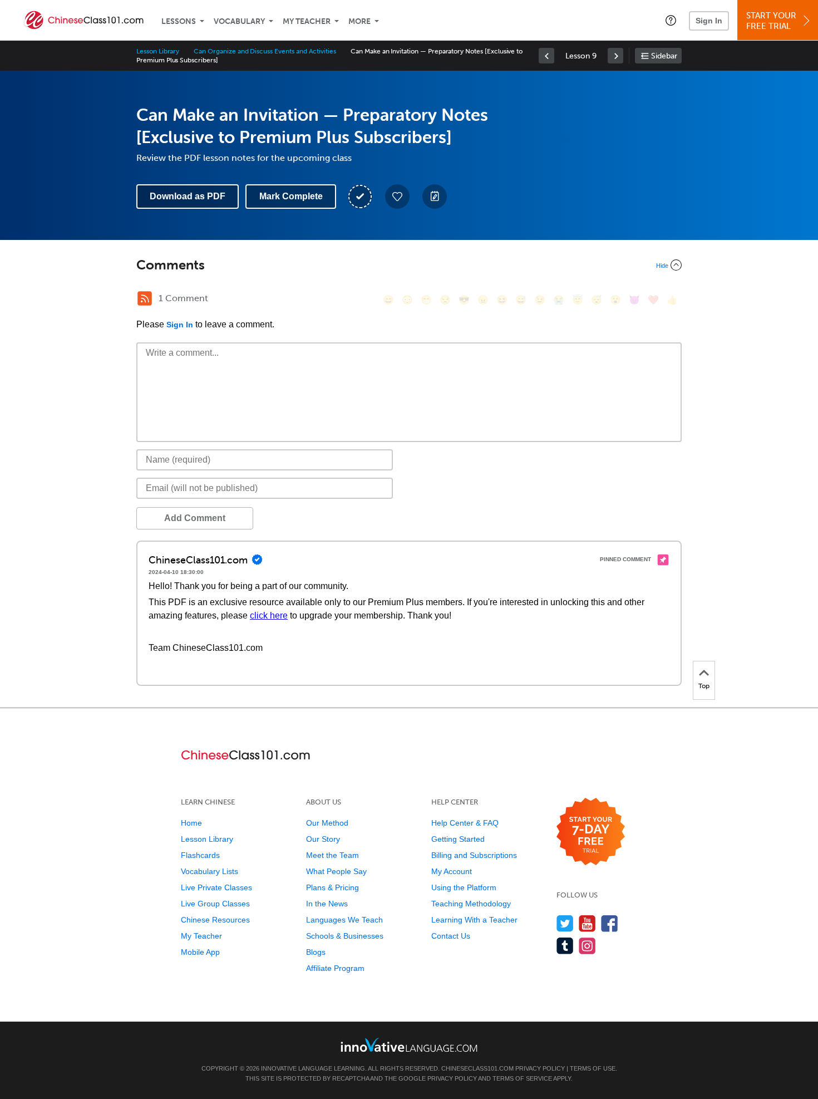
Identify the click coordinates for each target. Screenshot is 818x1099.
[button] (670, 20)
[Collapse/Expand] (409, 265)
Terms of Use (592, 1068)
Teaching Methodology (471, 903)
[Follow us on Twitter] (565, 923)
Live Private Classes (216, 887)
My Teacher (307, 21)
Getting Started (458, 839)
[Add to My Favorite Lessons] (397, 196)
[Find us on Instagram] (587, 945)
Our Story (323, 839)
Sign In (709, 20)
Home (191, 822)
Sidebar (664, 56)
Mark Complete (291, 196)
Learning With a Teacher (474, 919)
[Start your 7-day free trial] (590, 832)
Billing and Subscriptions (474, 855)
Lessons (178, 21)
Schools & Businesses (344, 935)
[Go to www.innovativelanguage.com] (409, 1044)
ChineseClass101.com (477, 1068)
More (359, 21)
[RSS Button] (144, 298)
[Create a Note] (434, 196)
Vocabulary (239, 21)
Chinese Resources (215, 919)
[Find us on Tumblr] (565, 945)
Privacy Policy (540, 1068)
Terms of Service (522, 1078)
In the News (327, 903)
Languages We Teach (344, 919)
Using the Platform (463, 887)
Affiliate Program (335, 968)
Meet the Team (332, 855)
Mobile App (200, 952)
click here (269, 615)
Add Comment (194, 518)
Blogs (316, 952)
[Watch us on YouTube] (587, 923)
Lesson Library (157, 51)
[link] (546, 55)
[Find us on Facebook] (609, 923)
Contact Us (450, 935)
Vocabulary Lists (209, 871)
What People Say (336, 871)
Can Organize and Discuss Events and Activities (265, 51)
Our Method (327, 822)
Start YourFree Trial (771, 21)
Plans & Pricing (332, 887)
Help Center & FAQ (465, 822)
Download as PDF (187, 196)
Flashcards (200, 855)
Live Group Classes (215, 903)
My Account (451, 871)
